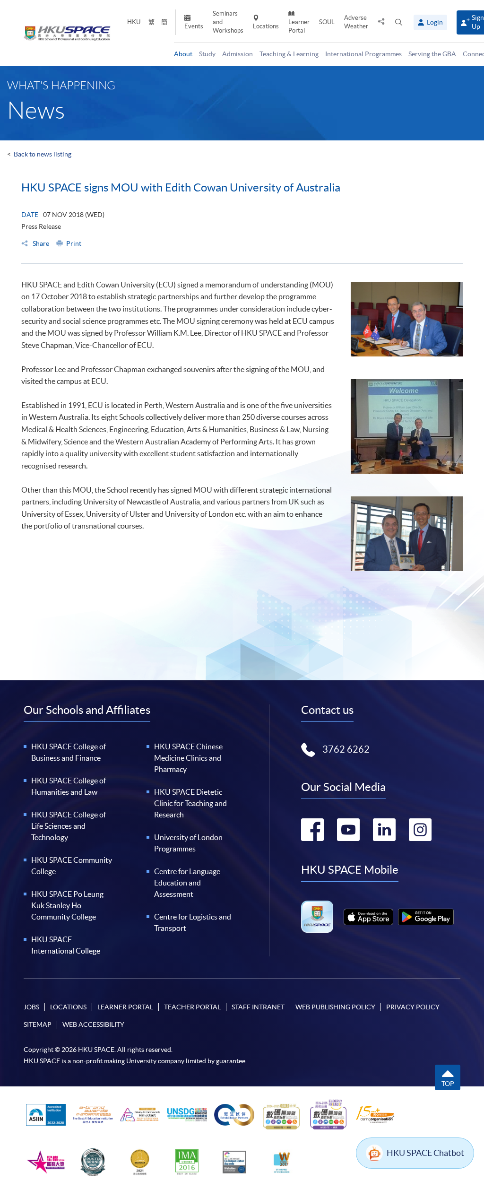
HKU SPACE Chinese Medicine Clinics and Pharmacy (188, 757)
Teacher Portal (192, 1007)
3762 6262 (346, 749)
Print (73, 243)
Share (40, 243)
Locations (266, 26)
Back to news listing (42, 154)
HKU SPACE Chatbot (425, 1153)
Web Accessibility (93, 1024)
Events (193, 26)
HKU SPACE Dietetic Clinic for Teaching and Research (190, 803)
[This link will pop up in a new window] (368, 917)
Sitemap (38, 1024)
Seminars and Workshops (228, 22)
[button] (398, 22)
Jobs (31, 1007)
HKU (133, 22)
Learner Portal (299, 26)
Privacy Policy (413, 1007)
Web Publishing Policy (335, 1007)
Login (435, 22)
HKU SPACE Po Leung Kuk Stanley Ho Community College (67, 905)
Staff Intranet (258, 1007)
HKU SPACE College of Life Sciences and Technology (68, 826)
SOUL (327, 22)
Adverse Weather (356, 22)
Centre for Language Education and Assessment (187, 882)
